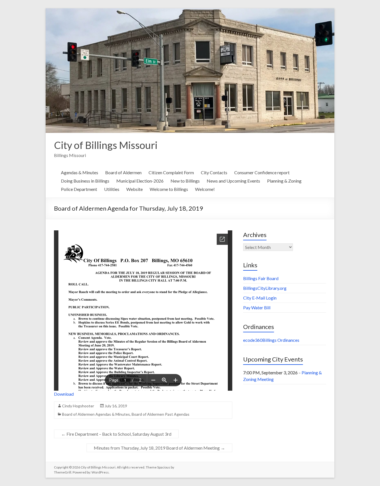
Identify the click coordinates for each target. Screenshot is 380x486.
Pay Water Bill (256, 307)
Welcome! (205, 189)
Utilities (111, 189)
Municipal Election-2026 (140, 180)
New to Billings (185, 180)
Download (64, 394)
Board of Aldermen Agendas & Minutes (96, 414)
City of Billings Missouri (105, 145)
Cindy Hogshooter (78, 405)
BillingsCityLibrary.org (265, 288)
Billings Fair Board (260, 278)
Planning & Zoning (284, 180)
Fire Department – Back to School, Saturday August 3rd (116, 434)
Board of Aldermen (123, 172)
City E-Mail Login (260, 297)
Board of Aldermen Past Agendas (160, 414)
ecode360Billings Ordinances (271, 340)
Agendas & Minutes (79, 172)
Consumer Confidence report (262, 172)
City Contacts (214, 172)
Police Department (79, 189)
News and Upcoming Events (233, 180)
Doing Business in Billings (85, 180)
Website (134, 189)
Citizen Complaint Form (171, 172)
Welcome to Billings (169, 189)
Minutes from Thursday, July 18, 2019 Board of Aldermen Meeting (159, 447)
